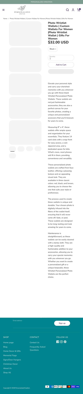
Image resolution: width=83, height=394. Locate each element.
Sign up (62, 323)
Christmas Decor (10, 364)
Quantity (52, 56)
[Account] (73, 9)
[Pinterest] (65, 341)
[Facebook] (57, 341)
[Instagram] (61, 341)
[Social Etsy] (68, 341)
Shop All (7, 372)
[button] (61, 71)
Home (5, 19)
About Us (7, 368)
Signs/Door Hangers (12, 359)
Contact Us (34, 342)
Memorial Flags (10, 355)
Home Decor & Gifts (12, 351)
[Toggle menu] (3, 10)
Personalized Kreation (22, 388)
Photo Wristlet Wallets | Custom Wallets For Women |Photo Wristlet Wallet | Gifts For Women (41, 19)
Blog (5, 347)
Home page (8, 342)
